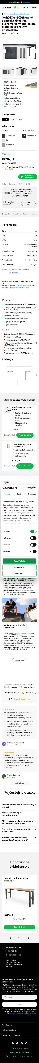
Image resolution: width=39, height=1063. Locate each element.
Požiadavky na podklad (20, 269)
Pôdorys (15, 273)
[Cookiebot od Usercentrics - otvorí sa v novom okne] (28, 488)
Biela (8, 140)
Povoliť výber (19, 567)
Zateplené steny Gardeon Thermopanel (22, 445)
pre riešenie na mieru (21, 288)
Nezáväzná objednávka (29, 177)
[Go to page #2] (20, 937)
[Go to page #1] (19, 937)
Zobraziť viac (19, 661)
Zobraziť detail (9, 435)
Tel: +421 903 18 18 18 (19, 196)
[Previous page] (4, 51)
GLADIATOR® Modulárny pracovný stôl (16, 879)
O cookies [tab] (32, 494)
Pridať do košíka (25, 435)
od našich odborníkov (24, 286)
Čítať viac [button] (8, 768)
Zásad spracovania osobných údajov (22, 1014)
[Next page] (35, 51)
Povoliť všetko (19, 561)
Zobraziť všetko (12, 1062)
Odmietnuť (19, 574)
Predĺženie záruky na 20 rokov (21, 409)
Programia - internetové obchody (21, 1056)
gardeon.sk (26, 2)
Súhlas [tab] (7, 494)
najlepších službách (20, 633)
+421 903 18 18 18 (13, 948)
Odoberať (19, 1004)
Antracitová (10, 136)
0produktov (18, 1062)
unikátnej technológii (10, 589)
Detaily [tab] (19, 494)
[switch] (33, 538)
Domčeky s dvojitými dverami (19, 14)
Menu (34, 8)
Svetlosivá (10, 145)
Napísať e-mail (28, 203)
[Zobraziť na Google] (4, 776)
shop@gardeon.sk (14, 955)
